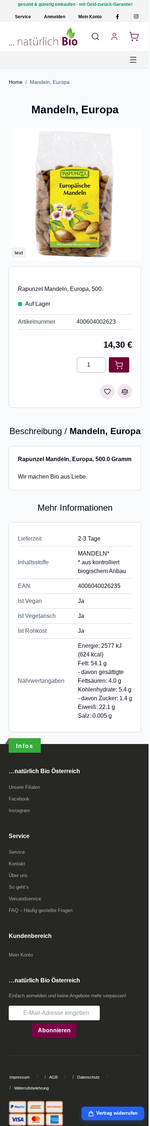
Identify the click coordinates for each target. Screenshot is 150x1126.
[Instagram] (136, 16)
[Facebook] (117, 16)
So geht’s (19, 887)
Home (16, 82)
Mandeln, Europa (50, 82)
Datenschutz (88, 1077)
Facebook (19, 799)
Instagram (19, 810)
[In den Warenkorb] (119, 365)
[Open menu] (133, 60)
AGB (53, 1077)
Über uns (18, 875)
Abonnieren (54, 1030)
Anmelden (54, 16)
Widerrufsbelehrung (31, 1088)
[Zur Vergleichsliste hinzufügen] (125, 391)
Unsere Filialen (24, 787)
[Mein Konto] (114, 36)
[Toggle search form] (95, 36)
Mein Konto (90, 16)
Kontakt (17, 863)
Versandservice (25, 898)
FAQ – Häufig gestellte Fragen (40, 910)
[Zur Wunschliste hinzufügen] (107, 391)
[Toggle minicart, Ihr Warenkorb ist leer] (134, 36)
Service (23, 16)
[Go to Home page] (43, 36)
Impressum (19, 1077)
